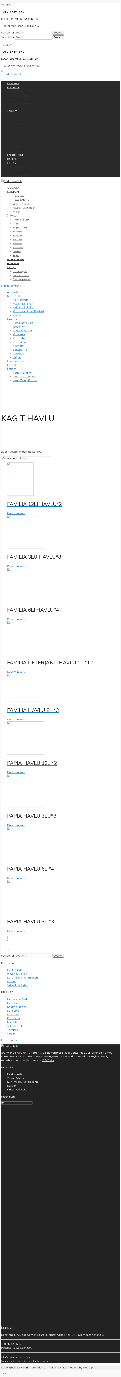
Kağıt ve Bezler (20, 227)
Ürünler (12, 215)
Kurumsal (13, 191)
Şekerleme (18, 247)
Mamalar (17, 243)
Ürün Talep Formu (22, 279)
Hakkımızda (18, 196)
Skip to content (11, 285)
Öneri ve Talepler (21, 275)
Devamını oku (16, 513)
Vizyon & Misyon (21, 200)
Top (3, 1373)
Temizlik (17, 251)
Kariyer (16, 211)
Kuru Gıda (17, 239)
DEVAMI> (48, 1060)
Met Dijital (89, 1367)
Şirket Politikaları (21, 203)
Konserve (17, 231)
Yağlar (16, 255)
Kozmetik (17, 235)
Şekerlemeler (15, 1026)
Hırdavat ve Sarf (21, 219)
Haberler (13, 263)
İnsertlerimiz (9, 1040)
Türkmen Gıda (32, 1367)
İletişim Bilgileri (20, 271)
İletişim (11, 267)
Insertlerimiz (15, 259)
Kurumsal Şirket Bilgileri (24, 207)
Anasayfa (13, 187)
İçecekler (17, 223)
